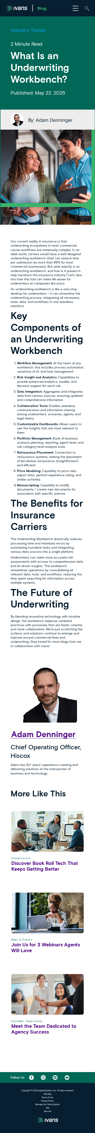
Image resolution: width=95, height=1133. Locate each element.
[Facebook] (31, 1077)
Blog (41, 8)
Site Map (47, 1094)
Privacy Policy (47, 1101)
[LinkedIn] (55, 1077)
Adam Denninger (43, 734)
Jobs (47, 1108)
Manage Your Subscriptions (47, 1104)
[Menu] (75, 8)
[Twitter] (43, 1077)
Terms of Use (47, 1097)
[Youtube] (67, 1077)
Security (47, 1111)
